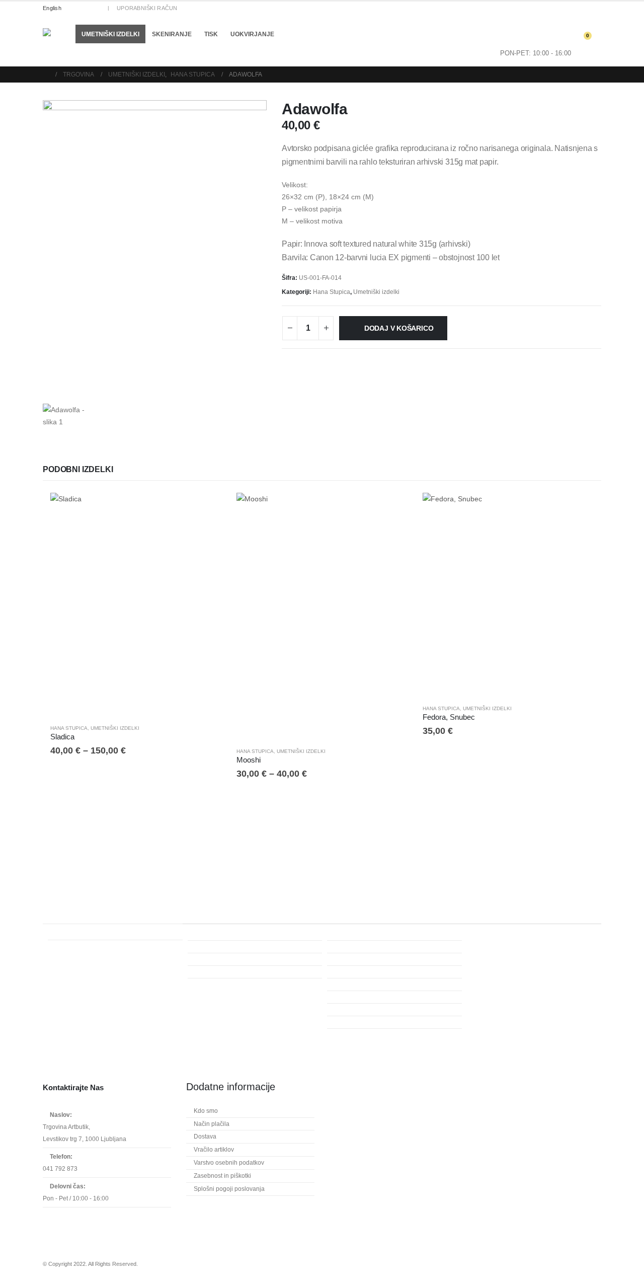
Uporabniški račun (147, 8)
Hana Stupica (331, 291)
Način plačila (211, 1123)
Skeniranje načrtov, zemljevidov (240, 959)
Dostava (205, 1136)
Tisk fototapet (355, 997)
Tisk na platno (356, 971)
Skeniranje (172, 34)
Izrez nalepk (353, 1034)
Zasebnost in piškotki (222, 1175)
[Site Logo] (55, 40)
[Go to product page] (135, 604)
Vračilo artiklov (214, 1149)
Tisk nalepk (352, 1022)
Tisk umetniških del (363, 946)
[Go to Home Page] (46, 74)
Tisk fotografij (355, 959)
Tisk (211, 34)
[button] (178, 49)
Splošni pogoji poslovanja (229, 1188)
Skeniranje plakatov (224, 946)
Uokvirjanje (252, 34)
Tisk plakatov (354, 984)
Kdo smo (206, 1110)
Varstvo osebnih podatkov (229, 1162)
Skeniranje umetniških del (232, 984)
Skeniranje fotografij (224, 971)
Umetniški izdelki (110, 34)
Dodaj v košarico (399, 328)
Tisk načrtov (353, 1009)
